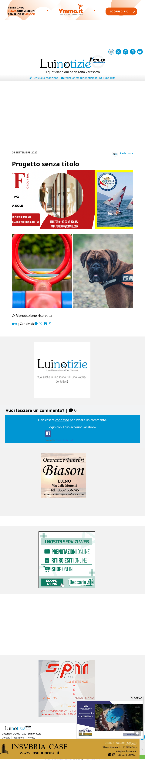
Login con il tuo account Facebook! (72, 427)
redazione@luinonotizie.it (80, 78)
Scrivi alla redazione (45, 78)
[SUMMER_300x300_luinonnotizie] (72, 397)
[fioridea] (72, 715)
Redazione (126, 153)
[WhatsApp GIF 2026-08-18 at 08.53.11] (72, 758)
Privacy (31, 737)
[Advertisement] (72, 119)
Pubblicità (109, 78)
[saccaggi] (72, 508)
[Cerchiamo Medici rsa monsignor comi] (72, 587)
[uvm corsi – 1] (72, 228)
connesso (62, 420)
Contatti (6, 737)
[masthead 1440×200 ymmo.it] (72, 19)
